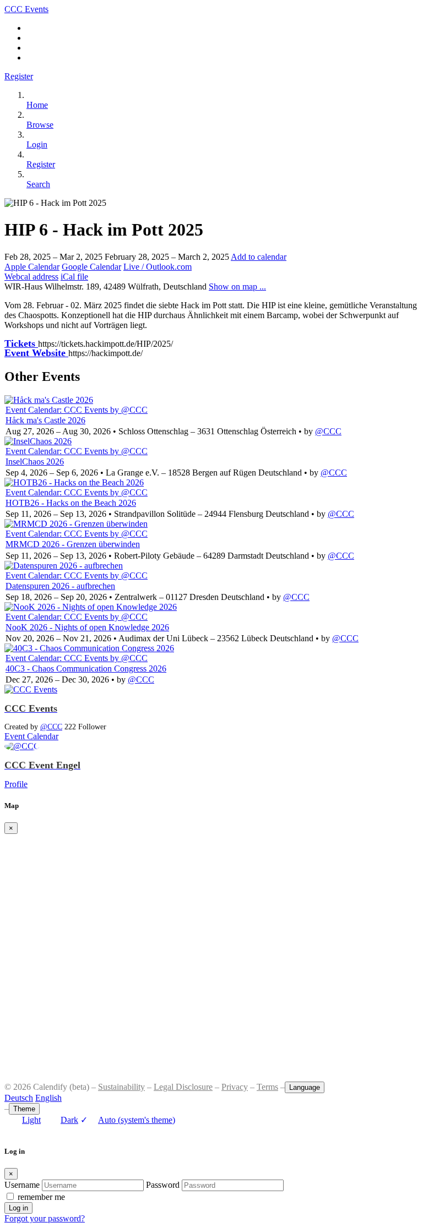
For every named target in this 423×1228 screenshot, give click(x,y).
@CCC (328, 431)
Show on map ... (237, 286)
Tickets (21, 343)
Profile (16, 784)
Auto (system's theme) (127, 1120)
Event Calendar (31, 736)
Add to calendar (258, 256)
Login (36, 144)
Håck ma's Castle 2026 (45, 420)
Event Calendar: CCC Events (58, 409)
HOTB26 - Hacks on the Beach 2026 (71, 502)
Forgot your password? (44, 1218)
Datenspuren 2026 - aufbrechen (60, 586)
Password (163, 1184)
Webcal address (31, 276)
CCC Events (26, 9)
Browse (39, 124)
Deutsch (18, 1098)
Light (31, 1120)
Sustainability (121, 1086)
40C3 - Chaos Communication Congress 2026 (86, 668)
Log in (18, 1208)
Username (22, 1184)
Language (304, 1087)
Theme (24, 1109)
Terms (267, 1086)
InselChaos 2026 (35, 461)
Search (38, 184)
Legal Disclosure (183, 1086)
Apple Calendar (31, 266)
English (48, 1098)
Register (18, 76)
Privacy (234, 1086)
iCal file (74, 276)
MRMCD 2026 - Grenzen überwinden (73, 544)
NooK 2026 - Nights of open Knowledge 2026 (87, 627)
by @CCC (129, 409)
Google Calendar (91, 266)
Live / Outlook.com (157, 266)
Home (37, 105)
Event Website (36, 352)
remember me (41, 1197)
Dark (69, 1120)
